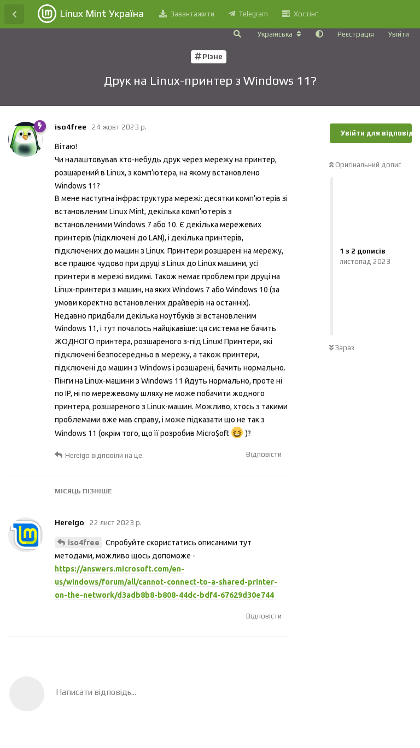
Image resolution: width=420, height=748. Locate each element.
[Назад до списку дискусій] (14, 14)
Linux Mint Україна (102, 13)
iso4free (84, 542)
